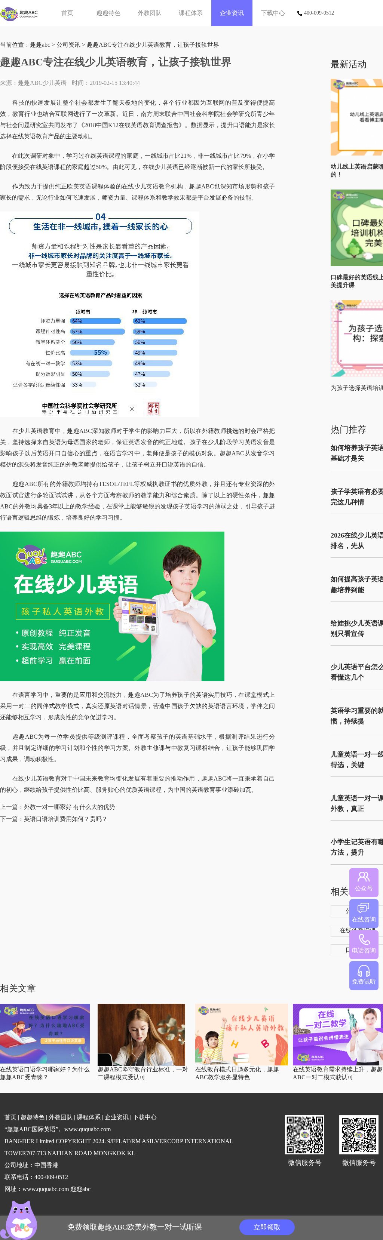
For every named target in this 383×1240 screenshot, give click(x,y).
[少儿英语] (21, 13)
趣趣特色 (108, 13)
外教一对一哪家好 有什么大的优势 (69, 807)
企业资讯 (232, 13)
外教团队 (150, 13)
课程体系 (191, 13)
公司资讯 (68, 44)
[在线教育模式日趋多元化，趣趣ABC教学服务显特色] (241, 1064)
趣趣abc (40, 44)
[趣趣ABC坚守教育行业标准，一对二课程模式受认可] (141, 1064)
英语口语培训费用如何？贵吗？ (66, 819)
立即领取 (267, 1227)
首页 (67, 13)
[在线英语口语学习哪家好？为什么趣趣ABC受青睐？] (45, 1062)
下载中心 (273, 13)
